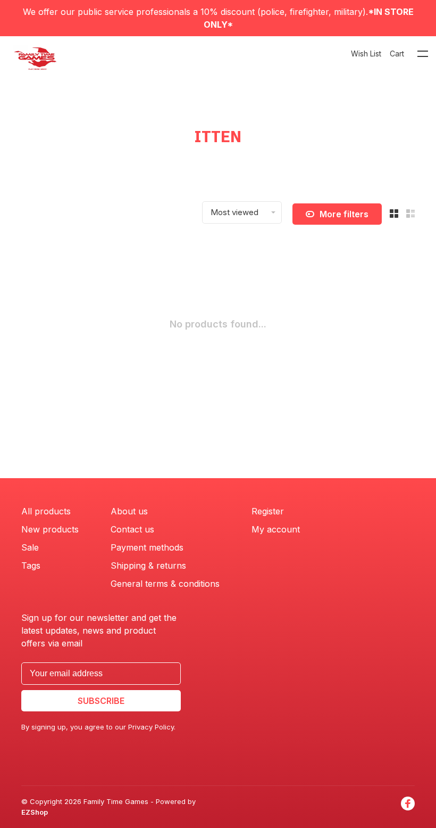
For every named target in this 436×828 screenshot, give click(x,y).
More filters (344, 214)
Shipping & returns (148, 565)
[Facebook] (408, 807)
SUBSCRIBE (101, 700)
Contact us (132, 529)
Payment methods (147, 547)
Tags (30, 565)
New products (50, 529)
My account (275, 529)
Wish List (366, 53)
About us (129, 511)
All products (46, 511)
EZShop (34, 812)
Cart (397, 53)
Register (267, 511)
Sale (30, 547)
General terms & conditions (165, 583)
